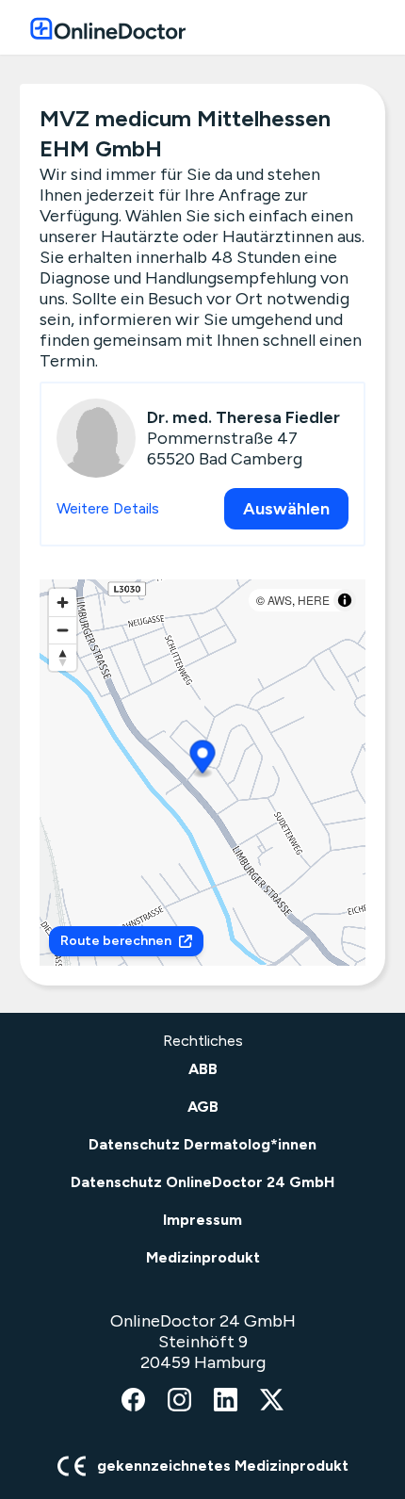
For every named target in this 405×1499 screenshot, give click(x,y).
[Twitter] (272, 1401)
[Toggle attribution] (344, 600)
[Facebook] (133, 1401)
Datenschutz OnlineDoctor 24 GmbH (202, 1182)
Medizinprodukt (203, 1257)
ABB (203, 1069)
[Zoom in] (62, 602)
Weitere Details (108, 508)
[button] (203, 760)
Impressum (202, 1220)
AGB (203, 1107)
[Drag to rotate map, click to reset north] (62, 657)
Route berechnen (115, 941)
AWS (279, 600)
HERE (314, 600)
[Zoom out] (62, 630)
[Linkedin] (225, 1401)
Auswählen (286, 508)
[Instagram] (179, 1401)
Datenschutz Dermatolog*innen (202, 1144)
